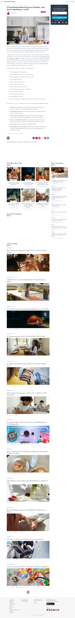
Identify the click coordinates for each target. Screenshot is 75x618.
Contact (10, 608)
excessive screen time (29, 50)
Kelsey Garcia (10, 473)
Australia (35, 602)
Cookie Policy (11, 612)
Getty (17, 329)
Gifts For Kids (9, 419)
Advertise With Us (12, 604)
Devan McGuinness (11, 415)
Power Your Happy (25, 601)
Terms (10, 605)
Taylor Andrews (11, 532)
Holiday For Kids (10, 564)
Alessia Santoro (11, 356)
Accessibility (11, 602)
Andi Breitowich (11, 272)
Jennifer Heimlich (11, 329)
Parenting (9, 306)
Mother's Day (9, 478)
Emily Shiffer (10, 444)
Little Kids (9, 333)
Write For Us (11, 601)
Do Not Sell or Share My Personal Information (14, 610)
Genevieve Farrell (11, 559)
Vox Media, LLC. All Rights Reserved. (39, 614)
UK (34, 601)
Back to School (10, 277)
